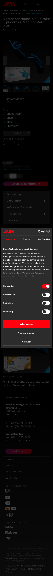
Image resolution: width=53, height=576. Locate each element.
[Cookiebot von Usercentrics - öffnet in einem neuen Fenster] (38, 232)
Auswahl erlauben (26, 333)
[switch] (46, 295)
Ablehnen (26, 342)
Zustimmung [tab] (9, 239)
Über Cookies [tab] (43, 239)
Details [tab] (26, 239)
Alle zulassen (26, 324)
